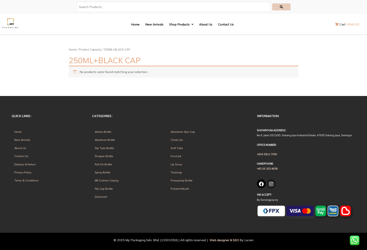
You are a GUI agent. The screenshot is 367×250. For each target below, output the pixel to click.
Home (73, 49)
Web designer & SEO (224, 240)
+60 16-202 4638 (267, 168)
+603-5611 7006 (267, 154)
